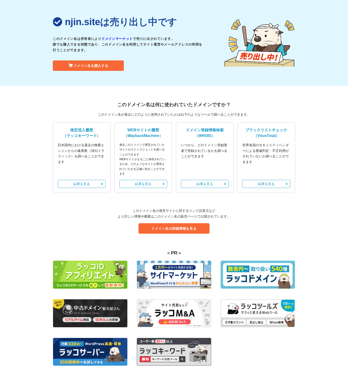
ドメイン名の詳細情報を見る (173, 228)
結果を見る (81, 184)
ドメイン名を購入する (91, 66)
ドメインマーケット (117, 39)
